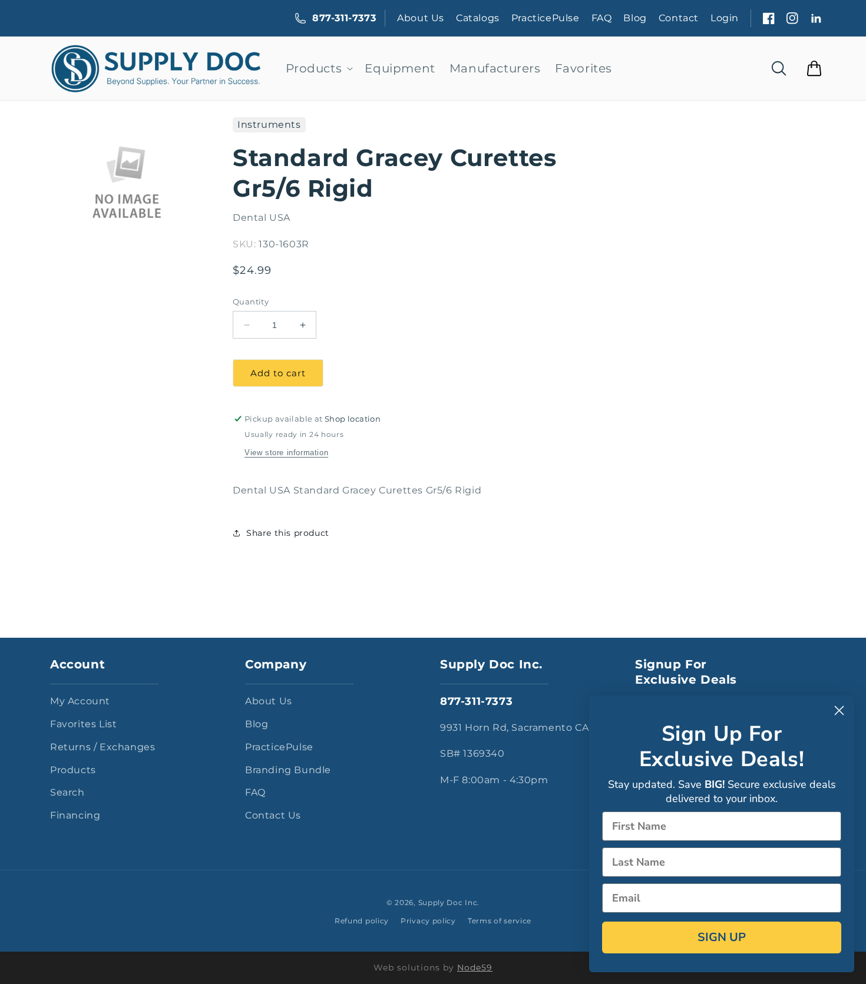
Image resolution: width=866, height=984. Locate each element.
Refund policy (362, 920)
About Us (420, 18)
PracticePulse (545, 18)
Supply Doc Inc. (449, 902)
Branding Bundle (288, 770)
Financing (75, 815)
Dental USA (261, 217)
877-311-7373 (344, 18)
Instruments (269, 124)
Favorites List (83, 724)
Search (67, 792)
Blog (634, 18)
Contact (679, 18)
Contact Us (273, 815)
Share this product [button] (287, 533)
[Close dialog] (839, 710)
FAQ (601, 18)
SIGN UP (722, 937)
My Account (80, 701)
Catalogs (478, 18)
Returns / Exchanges (102, 747)
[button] (318, 68)
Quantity (251, 301)
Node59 (475, 967)
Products (73, 770)
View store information (286, 452)
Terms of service (499, 920)
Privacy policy (428, 920)
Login (724, 18)
